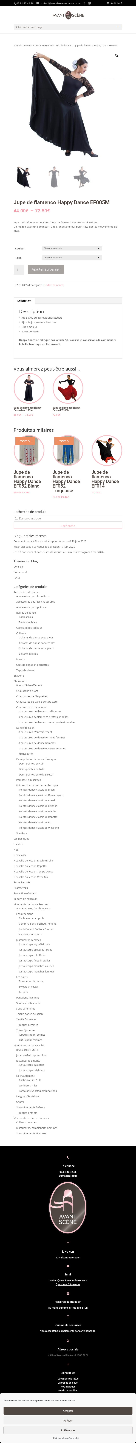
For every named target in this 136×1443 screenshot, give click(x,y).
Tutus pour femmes (30, 1040)
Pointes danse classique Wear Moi (39, 827)
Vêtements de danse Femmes (38, 45)
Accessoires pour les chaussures (35, 601)
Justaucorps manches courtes (36, 966)
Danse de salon (25, 727)
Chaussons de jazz (27, 691)
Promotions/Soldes (25, 893)
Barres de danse (26, 612)
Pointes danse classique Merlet (37, 811)
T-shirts (23, 992)
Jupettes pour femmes (32, 1034)
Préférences (68, 1430)
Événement (20, 572)
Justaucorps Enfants (28, 1060)
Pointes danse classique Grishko (38, 806)
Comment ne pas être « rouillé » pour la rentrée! (42, 541)
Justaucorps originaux (32, 1070)
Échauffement (24, 914)
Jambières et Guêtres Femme (36, 929)
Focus (17, 577)
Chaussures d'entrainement (35, 732)
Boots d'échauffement (29, 685)
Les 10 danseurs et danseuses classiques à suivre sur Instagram (52, 552)
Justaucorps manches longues (37, 971)
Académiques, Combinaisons (33, 908)
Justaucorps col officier (32, 955)
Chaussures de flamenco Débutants (40, 711)
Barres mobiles (28, 622)
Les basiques (21, 838)
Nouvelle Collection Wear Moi (31, 877)
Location (19, 844)
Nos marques (68, 1386)
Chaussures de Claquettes (31, 696)
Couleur (20, 248)
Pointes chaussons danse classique (37, 785)
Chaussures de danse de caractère (37, 701)
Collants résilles (28, 653)
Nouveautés (26, 753)
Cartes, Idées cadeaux (29, 627)
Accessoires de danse (26, 592)
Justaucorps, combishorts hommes (36, 1128)
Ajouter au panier (46, 269)
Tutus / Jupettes (25, 1030)
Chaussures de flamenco (31, 707)
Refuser (68, 1420)
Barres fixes (26, 617)
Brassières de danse (31, 981)
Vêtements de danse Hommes (31, 1118)
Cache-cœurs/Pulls (30, 1080)
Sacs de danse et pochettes (32, 664)
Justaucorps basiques (31, 1064)
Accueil (17, 45)
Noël (16, 849)
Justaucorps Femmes (28, 940)
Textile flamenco (64, 45)
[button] (117, 55)
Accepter (68, 1411)
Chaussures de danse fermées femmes (42, 737)
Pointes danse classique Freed (37, 800)
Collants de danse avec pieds (36, 637)
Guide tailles (67, 1390)
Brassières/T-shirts (27, 1049)
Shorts (20, 1101)
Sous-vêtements (25, 1008)
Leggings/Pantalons (27, 1096)
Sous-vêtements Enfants (30, 1107)
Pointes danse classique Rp (35, 822)
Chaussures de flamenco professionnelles (44, 717)
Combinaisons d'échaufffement (37, 923)
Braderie (19, 675)
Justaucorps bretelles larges (35, 949)
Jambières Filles (28, 1085)
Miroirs (20, 659)
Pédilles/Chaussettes (28, 780)
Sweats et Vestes (29, 986)
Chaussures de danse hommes (37, 743)
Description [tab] (24, 300)
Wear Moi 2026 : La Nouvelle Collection (37, 546)
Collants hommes (26, 1122)
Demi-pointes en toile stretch (36, 774)
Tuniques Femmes (27, 1025)
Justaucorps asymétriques (34, 944)
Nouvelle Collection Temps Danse (33, 871)
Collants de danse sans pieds (36, 648)
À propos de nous (68, 1382)
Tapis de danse (25, 670)
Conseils (19, 566)
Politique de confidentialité (66, 1438)
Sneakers (21, 833)
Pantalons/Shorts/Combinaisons (38, 1090)
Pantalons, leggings (27, 997)
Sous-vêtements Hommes (31, 1133)
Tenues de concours (26, 898)
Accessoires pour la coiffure (32, 596)
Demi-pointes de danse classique (36, 759)
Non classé (20, 855)
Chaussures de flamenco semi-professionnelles (47, 722)
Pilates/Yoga (21, 887)
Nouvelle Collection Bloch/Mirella (33, 860)
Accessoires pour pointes (31, 607)
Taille (18, 257)
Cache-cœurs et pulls (31, 918)
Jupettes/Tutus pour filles (31, 1055)
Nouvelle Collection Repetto (30, 866)
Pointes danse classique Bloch (37, 789)
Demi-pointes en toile (31, 769)
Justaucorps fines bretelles (34, 960)
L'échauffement (25, 1075)
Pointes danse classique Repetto (38, 817)
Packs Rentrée (22, 882)
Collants (21, 633)
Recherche (68, 526)
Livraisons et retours (68, 1257)
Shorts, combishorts (28, 1003)
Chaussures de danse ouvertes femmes (42, 748)
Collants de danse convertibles (37, 643)
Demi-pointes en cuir (31, 763)
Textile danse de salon (29, 1014)
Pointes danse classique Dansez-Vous (41, 795)
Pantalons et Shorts (30, 934)
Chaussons (20, 681)
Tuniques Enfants (26, 1112)
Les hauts (22, 977)
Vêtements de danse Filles (29, 1045)
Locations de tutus (68, 1378)
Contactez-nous (68, 1175)
